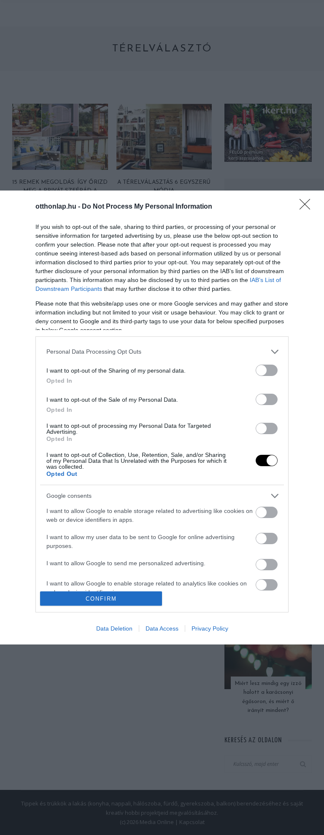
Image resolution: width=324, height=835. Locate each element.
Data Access (162, 628)
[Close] (308, 207)
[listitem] (162, 351)
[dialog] (162, 417)
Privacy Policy (210, 628)
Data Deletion (114, 628)
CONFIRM (101, 599)
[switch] (267, 370)
